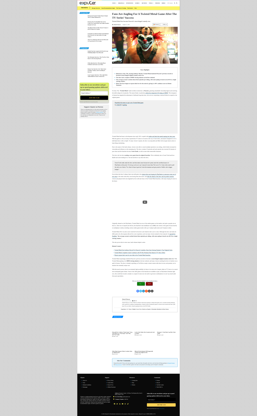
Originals (121, 3)
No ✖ (149, 283)
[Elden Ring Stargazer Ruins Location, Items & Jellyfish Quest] (122, 344)
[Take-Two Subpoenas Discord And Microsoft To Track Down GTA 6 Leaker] (83, 41)
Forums (157, 3)
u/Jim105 (118, 105)
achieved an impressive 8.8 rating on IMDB (156, 93)
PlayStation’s (130, 8)
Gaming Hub (134, 380)
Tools (151, 3)
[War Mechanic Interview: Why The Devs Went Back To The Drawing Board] (83, 58)
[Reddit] (146, 291)
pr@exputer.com (126, 396)
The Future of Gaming (121, 8)
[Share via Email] (149, 291)
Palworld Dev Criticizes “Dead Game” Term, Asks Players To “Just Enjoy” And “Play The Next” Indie (122, 333)
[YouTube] (122, 404)
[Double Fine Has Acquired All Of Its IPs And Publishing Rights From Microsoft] (83, 52)
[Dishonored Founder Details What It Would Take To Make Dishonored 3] (83, 17)
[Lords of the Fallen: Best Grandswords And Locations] (145, 325)
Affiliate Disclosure (111, 387)
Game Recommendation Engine (108, 8)
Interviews (129, 3)
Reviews (144, 3)
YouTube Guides (160, 384)
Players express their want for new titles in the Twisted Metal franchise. (132, 255)
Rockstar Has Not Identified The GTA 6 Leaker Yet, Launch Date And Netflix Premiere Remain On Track (98, 23)
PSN (146, 306)
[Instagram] (125, 404)
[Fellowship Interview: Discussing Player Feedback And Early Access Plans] (83, 64)
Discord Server (118, 364)
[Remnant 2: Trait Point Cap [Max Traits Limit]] (167, 325)
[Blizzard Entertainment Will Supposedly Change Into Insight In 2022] (145, 344)
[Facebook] (137, 291)
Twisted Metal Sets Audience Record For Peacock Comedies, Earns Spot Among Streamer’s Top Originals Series (143, 250)
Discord (158, 382)
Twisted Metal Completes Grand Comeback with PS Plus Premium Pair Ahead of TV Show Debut (139, 252)
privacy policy (95, 101)
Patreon (133, 384)
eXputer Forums (171, 363)
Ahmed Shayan (116, 24)
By (113, 24)
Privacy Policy (110, 380)
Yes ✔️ (141, 283)
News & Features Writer (126, 300)
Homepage (85, 387)
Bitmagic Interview (96, 8)
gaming (125, 105)
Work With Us (160, 387)
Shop (133, 382)
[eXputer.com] (87, 3)
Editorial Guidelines (87, 384)
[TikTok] (128, 404)
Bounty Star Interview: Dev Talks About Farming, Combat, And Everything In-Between (97, 70)
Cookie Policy (110, 382)
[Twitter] (140, 291)
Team (84, 382)
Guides (137, 3)
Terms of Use (110, 384)
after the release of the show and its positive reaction (160, 176)
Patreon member (99, 112)
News (114, 3)
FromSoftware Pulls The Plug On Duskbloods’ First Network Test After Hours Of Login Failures (98, 35)
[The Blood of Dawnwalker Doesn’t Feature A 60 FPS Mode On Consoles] (83, 29)
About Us (85, 380)
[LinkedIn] (143, 291)
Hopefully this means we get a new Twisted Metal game (129, 102)
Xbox (135, 8)
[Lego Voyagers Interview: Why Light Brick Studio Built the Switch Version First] (83, 76)
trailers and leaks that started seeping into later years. (162, 136)
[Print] (152, 291)
